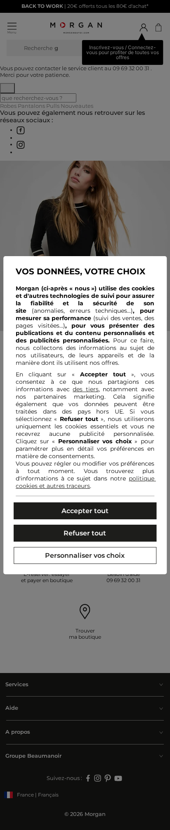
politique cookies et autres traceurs (86, 482)
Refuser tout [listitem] (85, 533)
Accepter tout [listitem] (85, 511)
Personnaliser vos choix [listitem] (85, 555)
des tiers (86, 389)
